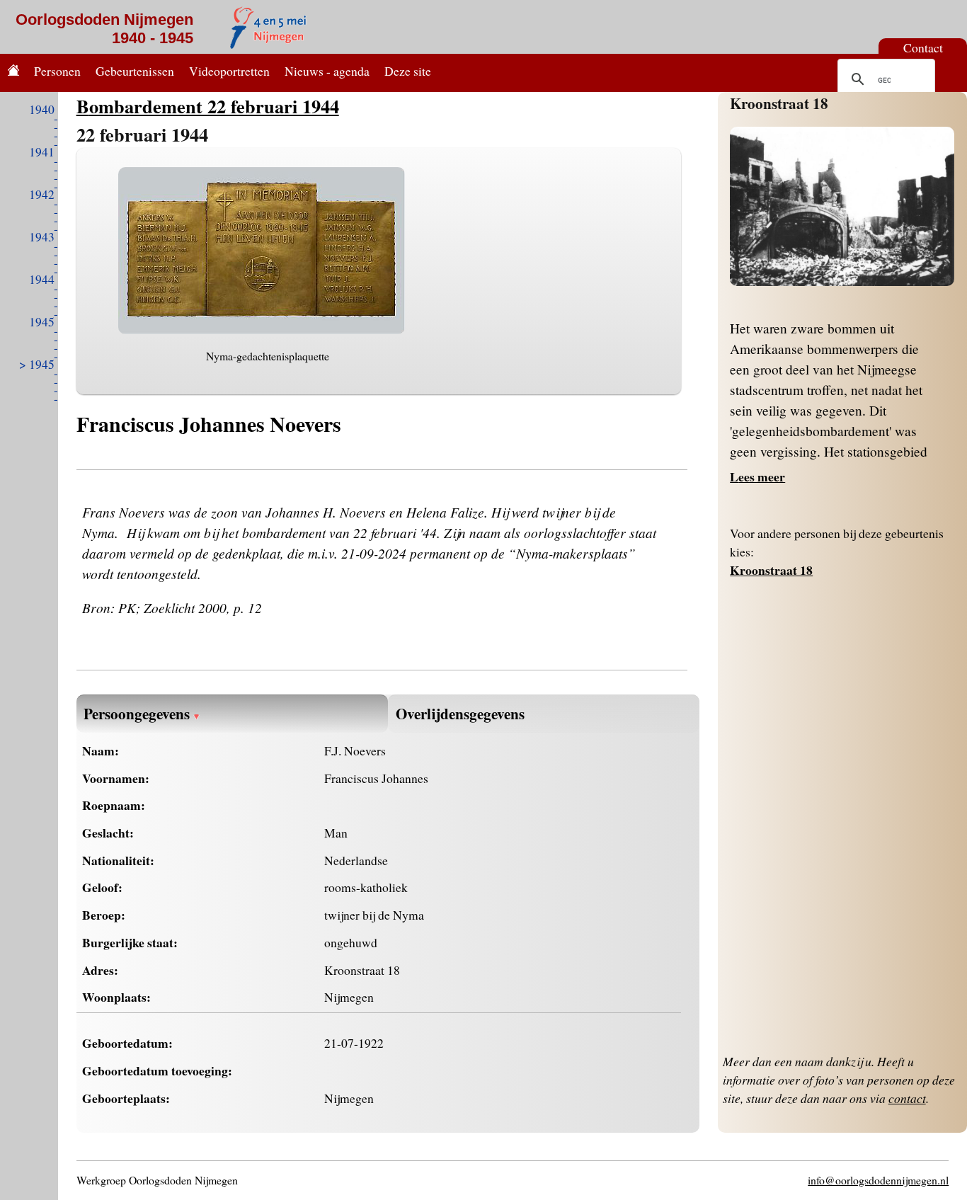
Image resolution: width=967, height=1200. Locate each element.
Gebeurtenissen (135, 70)
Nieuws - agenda (327, 70)
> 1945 (37, 363)
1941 (42, 151)
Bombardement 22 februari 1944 (207, 106)
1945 (42, 321)
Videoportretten (229, 70)
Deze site (407, 70)
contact (907, 1098)
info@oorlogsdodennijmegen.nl (878, 1179)
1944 (42, 278)
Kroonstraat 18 (779, 103)
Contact (923, 47)
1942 (42, 193)
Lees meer (757, 476)
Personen (57, 70)
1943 (42, 236)
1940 (42, 109)
